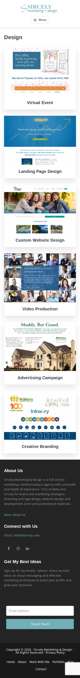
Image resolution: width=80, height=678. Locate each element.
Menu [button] (43, 20)
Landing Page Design (40, 171)
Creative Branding (40, 446)
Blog (70, 662)
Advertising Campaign (40, 377)
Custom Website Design (40, 240)
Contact (41, 669)
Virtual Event (40, 102)
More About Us (14, 515)
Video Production (40, 309)
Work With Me (39, 662)
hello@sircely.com (26, 535)
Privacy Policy (55, 652)
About (22, 662)
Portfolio (58, 662)
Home (11, 662)
